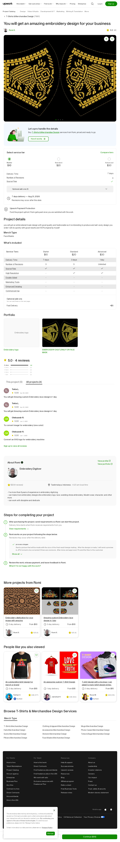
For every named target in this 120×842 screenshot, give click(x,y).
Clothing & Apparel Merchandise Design (58, 726)
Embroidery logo (11, 350)
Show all (15, 554)
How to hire (11, 762)
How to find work (40, 762)
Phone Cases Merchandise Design (95, 730)
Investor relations (95, 770)
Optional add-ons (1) (20, 189)
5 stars (6, 365)
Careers (91, 774)
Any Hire (10, 785)
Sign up (111, 4)
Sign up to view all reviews (15, 446)
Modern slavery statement (98, 793)
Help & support (67, 762)
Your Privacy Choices (94, 817)
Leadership (92, 766)
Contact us (92, 785)
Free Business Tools (69, 789)
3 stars (6, 370)
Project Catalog (9, 11)
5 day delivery (15, 624)
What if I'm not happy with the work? (25, 566)
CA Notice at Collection (73, 817)
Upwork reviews (67, 770)
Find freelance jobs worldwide (45, 770)
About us (91, 762)
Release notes (66, 793)
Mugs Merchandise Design (92, 726)
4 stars (6, 367)
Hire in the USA (12, 800)
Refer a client (66, 785)
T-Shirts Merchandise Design (16, 726)
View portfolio (104, 464)
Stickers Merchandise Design (54, 734)
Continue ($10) (89, 837)
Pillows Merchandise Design (15, 738)
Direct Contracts (13, 793)
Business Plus (12, 781)
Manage (50, 833)
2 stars (6, 372)
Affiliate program (67, 781)
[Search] (92, 3)
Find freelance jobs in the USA (45, 774)
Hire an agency (13, 774)
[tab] (14, 382)
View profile (103, 461)
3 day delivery (53, 624)
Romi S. (12, 30)
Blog (63, 777)
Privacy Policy (47, 827)
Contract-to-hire (13, 789)
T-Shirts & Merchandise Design (45, 132)
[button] (58, 119)
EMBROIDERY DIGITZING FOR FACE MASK (58, 351)
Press (90, 781)
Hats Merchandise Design (14, 730)
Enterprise (11, 777)
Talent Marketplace (14, 766)
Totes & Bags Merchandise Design (95, 734)
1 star (6, 374)
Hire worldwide (12, 796)
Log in (100, 4)
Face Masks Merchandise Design (56, 738)
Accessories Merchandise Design (56, 730)
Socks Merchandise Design (15, 734)
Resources (65, 774)
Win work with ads (41, 777)
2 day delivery (15, 688)
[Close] (54, 810)
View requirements (17, 529)
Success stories (67, 766)
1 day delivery (53, 688)
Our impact (92, 777)
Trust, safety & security (97, 789)
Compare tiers (106, 152)
